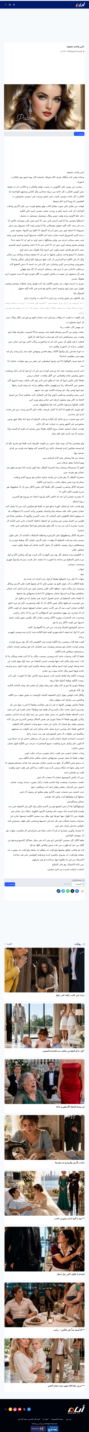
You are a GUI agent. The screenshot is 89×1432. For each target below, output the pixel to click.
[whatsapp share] (68, 891)
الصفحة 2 (80, 134)
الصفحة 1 (78, 884)
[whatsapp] (58, 891)
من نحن (68, 1419)
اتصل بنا (45, 1419)
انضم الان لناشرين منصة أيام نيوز (29, 1419)
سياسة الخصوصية (57, 1419)
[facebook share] (77, 891)
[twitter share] (72, 891)
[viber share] (63, 891)
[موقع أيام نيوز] (78, 5)
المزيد (9, 944)
